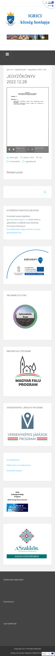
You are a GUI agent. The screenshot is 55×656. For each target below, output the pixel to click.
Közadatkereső (13, 460)
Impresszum (8, 602)
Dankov (21, 653)
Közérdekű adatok (14, 471)
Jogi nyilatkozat (9, 624)
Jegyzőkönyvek (30, 161)
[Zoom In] (32, 149)
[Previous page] (9, 149)
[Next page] (14, 149)
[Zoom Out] (28, 149)
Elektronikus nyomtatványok (19, 465)
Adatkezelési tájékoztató (13, 580)
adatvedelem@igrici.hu (18, 220)
